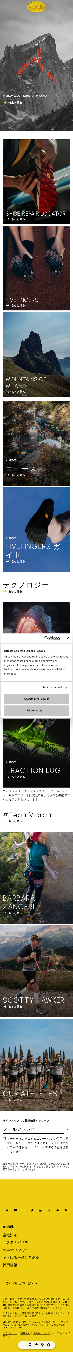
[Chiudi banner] (67, 638)
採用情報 (10, 1265)
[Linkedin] (40, 1210)
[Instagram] (7, 1210)
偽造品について (41, 1333)
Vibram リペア (14, 1250)
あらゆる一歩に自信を (21, 1257)
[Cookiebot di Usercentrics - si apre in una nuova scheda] (45, 638)
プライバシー (10, 1333)
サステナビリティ (17, 1242)
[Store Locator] (36, 1345)
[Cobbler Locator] (42, 1345)
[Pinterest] (49, 1210)
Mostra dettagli (52, 687)
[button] (21, 1283)
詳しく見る (30, 1316)
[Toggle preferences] (48, 1345)
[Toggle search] (30, 1345)
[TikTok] (32, 1210)
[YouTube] (15, 1210)
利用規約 (25, 1333)
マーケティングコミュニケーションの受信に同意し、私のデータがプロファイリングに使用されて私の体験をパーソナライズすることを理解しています (37, 1145)
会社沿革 (10, 1235)
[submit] (67, 1130)
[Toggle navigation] (24, 1345)
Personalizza (35, 710)
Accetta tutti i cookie (36, 698)
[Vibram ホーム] (36, 6)
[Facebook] (24, 1210)
